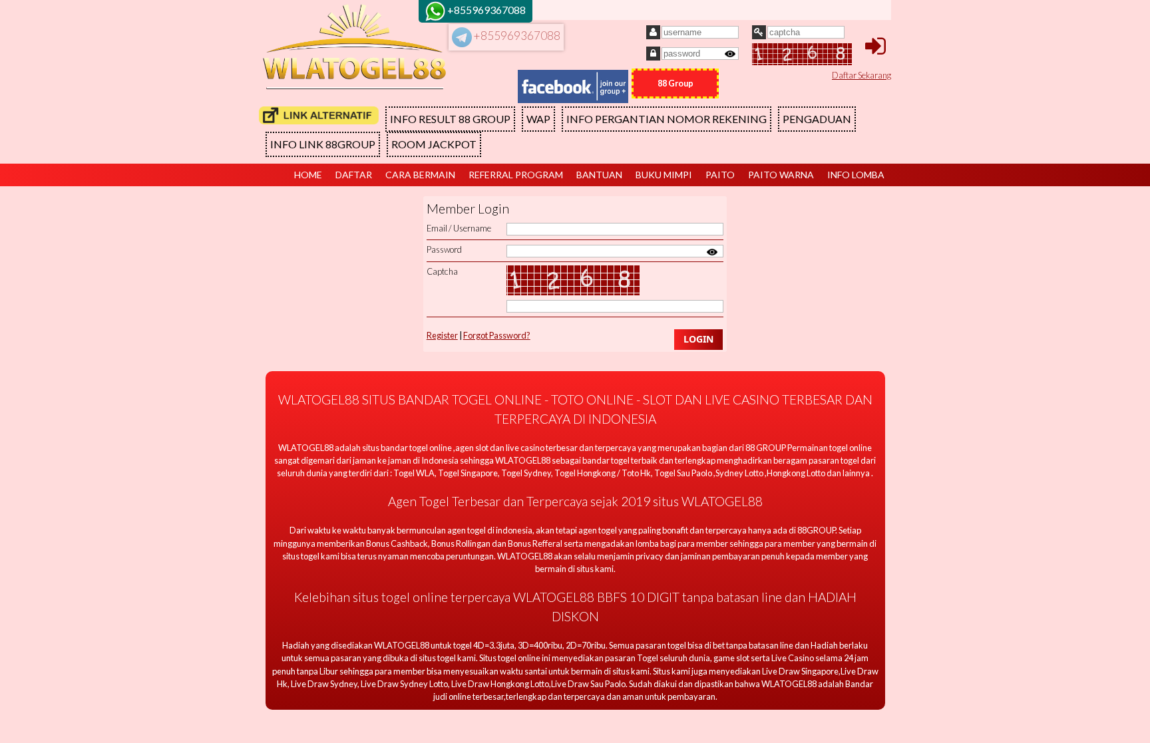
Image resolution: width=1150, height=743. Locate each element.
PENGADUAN (817, 118)
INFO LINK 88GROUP (322, 144)
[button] (698, 339)
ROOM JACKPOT (434, 144)
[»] (319, 115)
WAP (538, 118)
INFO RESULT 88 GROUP (450, 118)
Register (442, 335)
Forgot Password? (496, 335)
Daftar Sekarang (861, 75)
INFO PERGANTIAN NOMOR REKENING (666, 118)
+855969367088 (516, 36)
